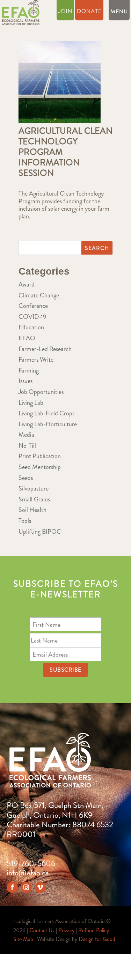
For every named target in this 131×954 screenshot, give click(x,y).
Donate (89, 12)
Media (26, 434)
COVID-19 (32, 316)
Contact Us (41, 930)
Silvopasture (34, 488)
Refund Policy (93, 930)
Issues (25, 381)
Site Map (23, 939)
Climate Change (39, 295)
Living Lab (31, 402)
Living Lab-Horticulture (48, 424)
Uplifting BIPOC (40, 531)
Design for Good (97, 939)
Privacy (66, 930)
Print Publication (40, 456)
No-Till (27, 445)
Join (65, 12)
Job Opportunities (41, 391)
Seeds (26, 477)
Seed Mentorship (40, 467)
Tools (25, 520)
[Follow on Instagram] (26, 887)
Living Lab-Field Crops (46, 413)
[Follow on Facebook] (12, 887)
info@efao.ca (28, 873)
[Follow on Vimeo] (40, 887)
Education (31, 327)
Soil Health (32, 509)
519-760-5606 (31, 863)
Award (27, 284)
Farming (29, 370)
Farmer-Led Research (45, 349)
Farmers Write (36, 359)
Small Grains (34, 499)
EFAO (27, 338)
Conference (33, 305)
